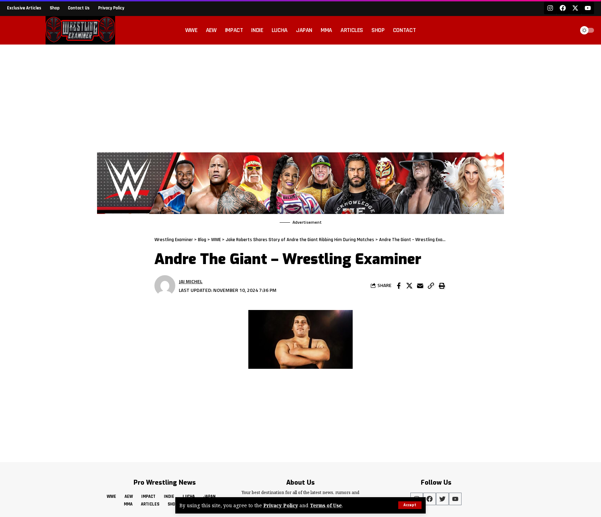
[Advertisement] (300, 96)
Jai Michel (190, 281)
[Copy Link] (431, 285)
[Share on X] (409, 285)
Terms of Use (326, 505)
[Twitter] (442, 499)
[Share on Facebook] (398, 285)
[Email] (420, 285)
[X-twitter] (575, 8)
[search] (567, 30)
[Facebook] (562, 8)
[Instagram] (550, 8)
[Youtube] (588, 8)
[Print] (442, 285)
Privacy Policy (280, 505)
